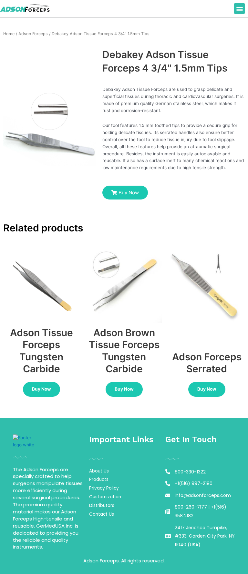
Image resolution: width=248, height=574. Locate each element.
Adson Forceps (33, 33)
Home (9, 33)
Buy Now (41, 389)
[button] (239, 8)
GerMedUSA (50, 525)
